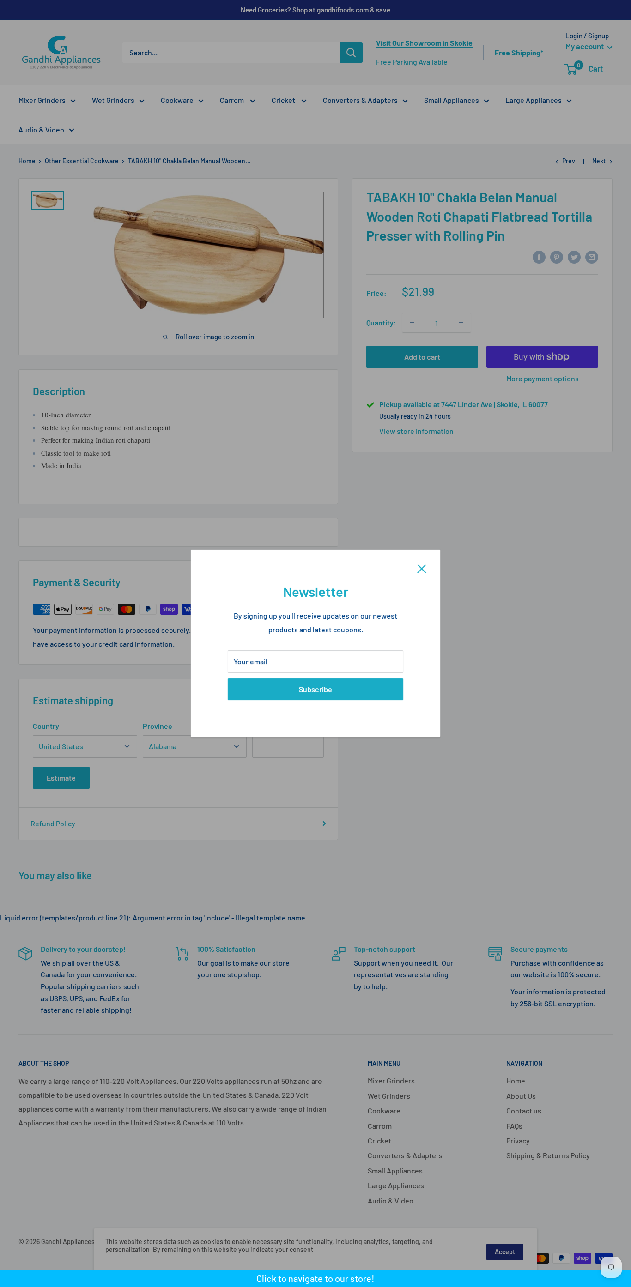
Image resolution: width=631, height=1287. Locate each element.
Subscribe (315, 689)
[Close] (421, 568)
